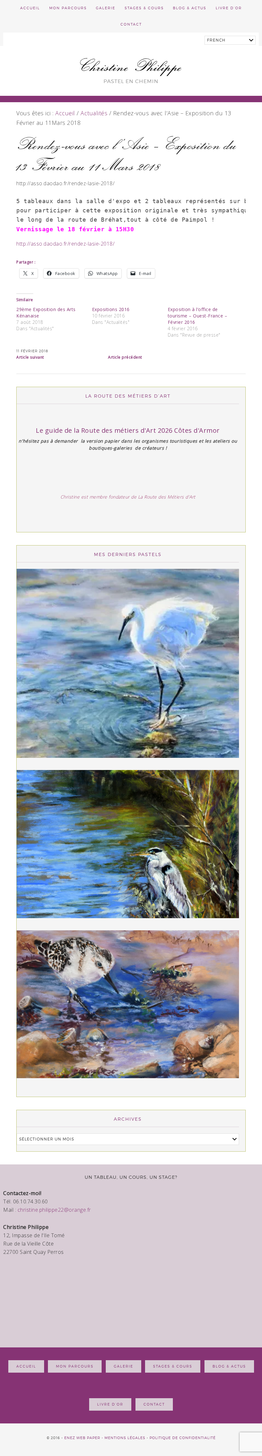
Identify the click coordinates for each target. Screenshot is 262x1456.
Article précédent (125, 357)
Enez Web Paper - (84, 1438)
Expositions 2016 (111, 309)
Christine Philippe (131, 66)
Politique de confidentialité (183, 1438)
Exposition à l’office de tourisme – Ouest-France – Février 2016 (197, 315)
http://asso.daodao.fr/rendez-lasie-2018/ (65, 243)
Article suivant (30, 357)
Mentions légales (124, 1438)
